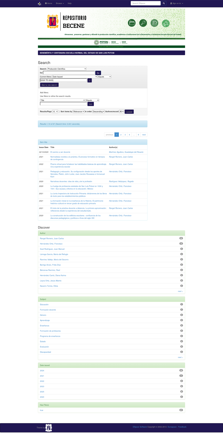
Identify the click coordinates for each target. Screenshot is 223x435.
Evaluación (44, 346)
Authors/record (112, 111)
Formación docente (48, 309)
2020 (42, 397)
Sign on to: (177, 3)
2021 (42, 375)
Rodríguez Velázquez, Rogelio (121, 181)
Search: (43, 68)
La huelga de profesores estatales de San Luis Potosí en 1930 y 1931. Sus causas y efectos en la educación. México (76, 187)
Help (69, 3)
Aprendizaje (45, 320)
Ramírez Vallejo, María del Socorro (54, 259)
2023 (42, 386)
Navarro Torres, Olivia (49, 286)
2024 (42, 370)
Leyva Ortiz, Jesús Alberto (50, 280)
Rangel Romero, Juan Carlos (121, 156)
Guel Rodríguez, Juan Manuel (52, 249)
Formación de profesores (50, 331)
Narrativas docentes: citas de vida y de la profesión (71, 181)
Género (43, 315)
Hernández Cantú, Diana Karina (53, 275)
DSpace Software (140, 426)
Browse (59, 3)
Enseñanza (44, 325)
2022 (42, 381)
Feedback (182, 426)
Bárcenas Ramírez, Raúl (50, 270)
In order (88, 111)
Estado (43, 341)
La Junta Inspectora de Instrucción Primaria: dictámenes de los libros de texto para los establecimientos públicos (78, 194)
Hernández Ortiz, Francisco (120, 171)
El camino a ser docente (60, 152)
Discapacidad (45, 352)
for (41, 72)
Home (49, 3)
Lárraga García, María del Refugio (54, 254)
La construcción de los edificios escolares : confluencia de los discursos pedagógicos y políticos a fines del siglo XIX (75, 216)
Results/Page (46, 111)
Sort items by (66, 111)
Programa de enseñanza (50, 336)
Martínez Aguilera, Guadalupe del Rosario (126, 152)
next (144, 134)
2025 (42, 391)
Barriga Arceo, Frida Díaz (50, 264)
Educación (44, 304)
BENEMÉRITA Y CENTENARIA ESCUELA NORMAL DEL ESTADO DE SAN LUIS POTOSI (77, 53)
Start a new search (49, 84)
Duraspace (172, 426)
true (41, 410)
